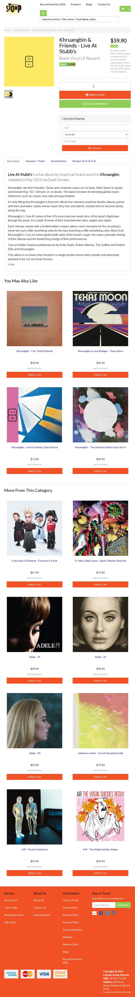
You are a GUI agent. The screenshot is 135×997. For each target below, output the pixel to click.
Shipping (67, 936)
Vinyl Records (22, 30)
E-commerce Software (113, 992)
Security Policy (71, 922)
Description (13, 161)
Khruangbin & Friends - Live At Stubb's (54, 30)
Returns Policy (71, 914)
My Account (11, 900)
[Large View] (8, 94)
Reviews (77, 161)
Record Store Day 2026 (52, 4)
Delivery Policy (71, 944)
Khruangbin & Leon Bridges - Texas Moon (100, 351)
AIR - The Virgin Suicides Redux (100, 849)
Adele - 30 (34, 753)
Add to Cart (96, 95)
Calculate (96, 148)
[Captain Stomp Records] (13, 8)
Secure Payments (72, 929)
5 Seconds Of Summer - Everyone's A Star (34, 560)
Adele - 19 (34, 656)
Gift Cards (10, 922)
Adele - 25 (100, 656)
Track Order (11, 907)
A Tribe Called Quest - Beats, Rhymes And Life (100, 560)
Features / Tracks (35, 161)
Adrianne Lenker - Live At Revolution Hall (100, 753)
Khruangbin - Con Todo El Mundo (34, 351)
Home (7, 30)
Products (76, 4)
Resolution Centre (14, 914)
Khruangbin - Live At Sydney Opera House (34, 447)
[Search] (43, 13)
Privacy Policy (70, 907)
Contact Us (104, 4)
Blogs (89, 4)
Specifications (58, 161)
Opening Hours (42, 914)
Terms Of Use (70, 900)
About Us (39, 900)
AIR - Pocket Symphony (35, 849)
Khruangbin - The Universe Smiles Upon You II (100, 447)
